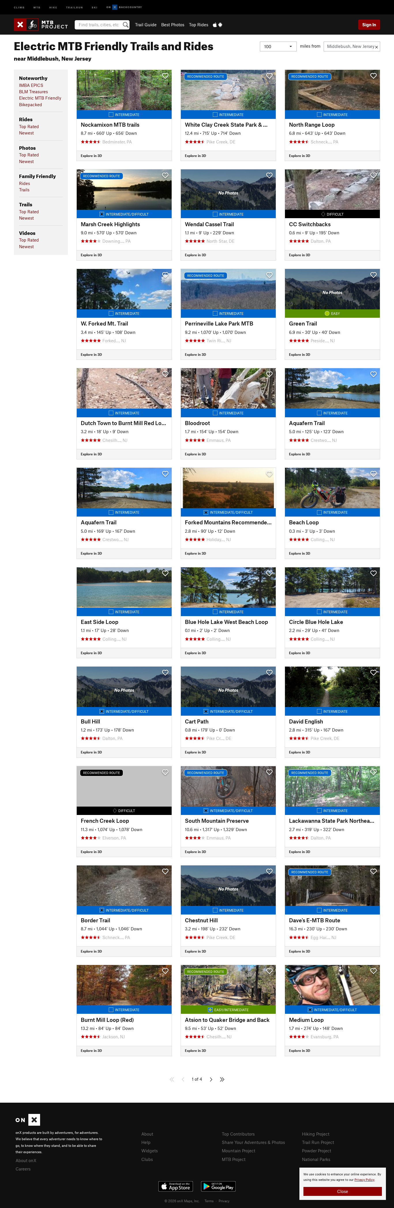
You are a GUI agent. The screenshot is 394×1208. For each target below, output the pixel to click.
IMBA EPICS (31, 85)
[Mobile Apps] (217, 24)
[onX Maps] (28, 1124)
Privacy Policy (364, 1180)
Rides (24, 183)
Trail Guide (146, 24)
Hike (53, 7)
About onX (26, 1160)
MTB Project (233, 1159)
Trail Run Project (318, 1142)
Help (146, 1142)
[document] (342, 1184)
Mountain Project (238, 1150)
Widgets (149, 1150)
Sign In (369, 24)
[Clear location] (376, 46)
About (147, 1133)
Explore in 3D (91, 156)
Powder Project (316, 1150)
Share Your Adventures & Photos (253, 1142)
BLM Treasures (33, 91)
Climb (19, 7)
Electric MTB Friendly (40, 97)
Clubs (147, 1159)
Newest (26, 132)
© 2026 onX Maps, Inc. (182, 1201)
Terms (209, 1201)
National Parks (316, 1159)
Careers (23, 1168)
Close (342, 1191)
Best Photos (172, 24)
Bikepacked (30, 104)
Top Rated (29, 126)
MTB (37, 7)
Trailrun (74, 7)
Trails (24, 189)
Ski (95, 7)
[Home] (44, 24)
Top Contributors (238, 1133)
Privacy (224, 1201)
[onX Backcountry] (124, 7)
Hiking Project (315, 1133)
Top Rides (198, 24)
